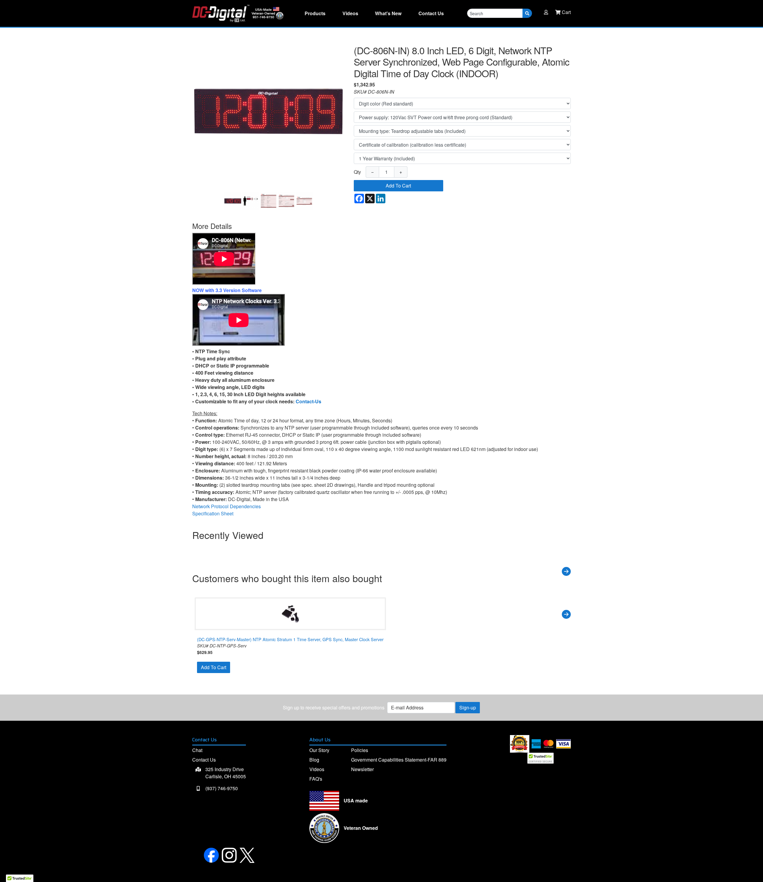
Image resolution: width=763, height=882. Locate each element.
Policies (359, 750)
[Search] (527, 13)
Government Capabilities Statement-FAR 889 (398, 759)
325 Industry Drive (225, 773)
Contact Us (204, 759)
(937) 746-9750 (221, 788)
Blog (314, 759)
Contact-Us (308, 401)
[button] (546, 12)
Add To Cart (398, 185)
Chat (197, 750)
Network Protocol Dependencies (226, 506)
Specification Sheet (212, 513)
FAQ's (315, 778)
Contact (431, 13)
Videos (350, 13)
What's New (388, 13)
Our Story (319, 750)
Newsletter (362, 769)
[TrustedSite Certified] (540, 758)
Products (315, 13)
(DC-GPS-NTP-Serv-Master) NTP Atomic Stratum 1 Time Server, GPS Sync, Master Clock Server (290, 639)
